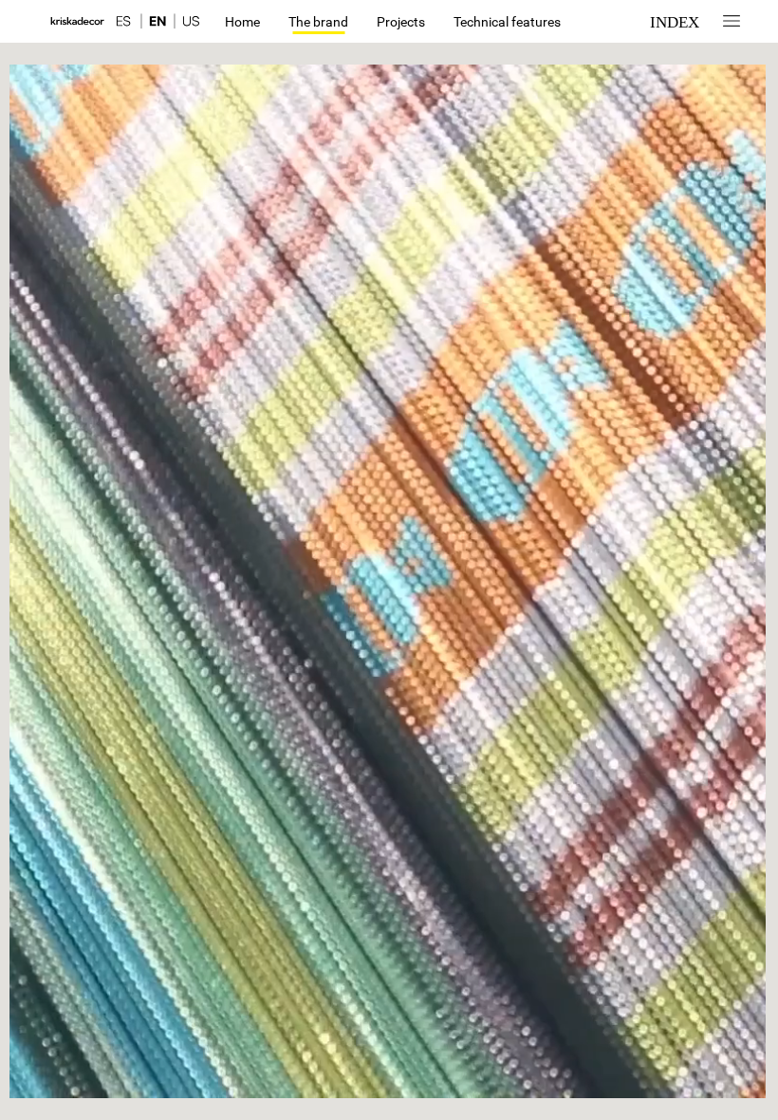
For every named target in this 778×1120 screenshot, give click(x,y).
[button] (132, 21)
